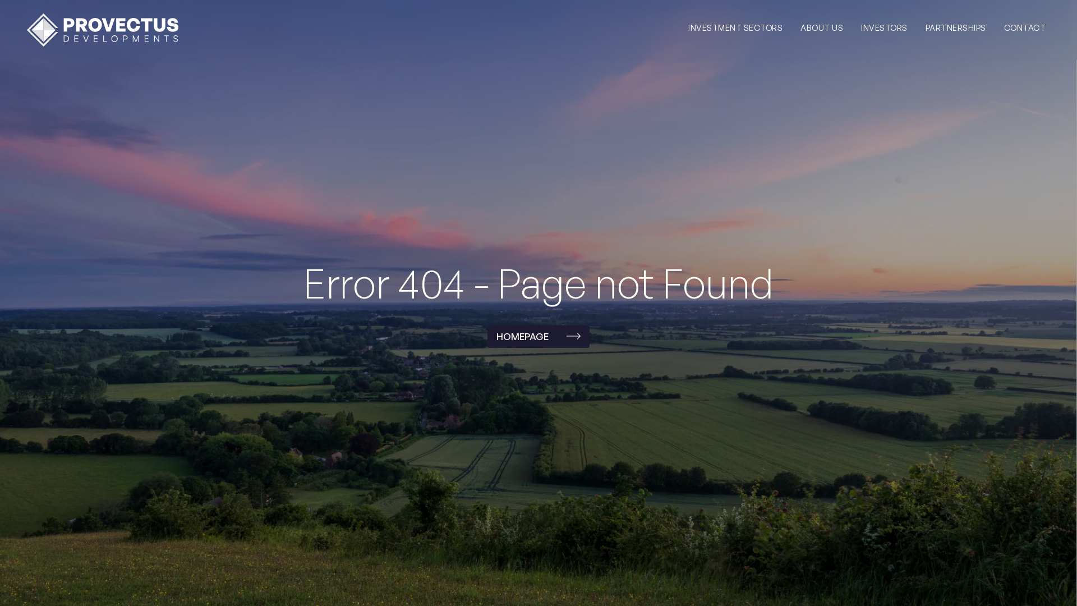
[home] (102, 30)
